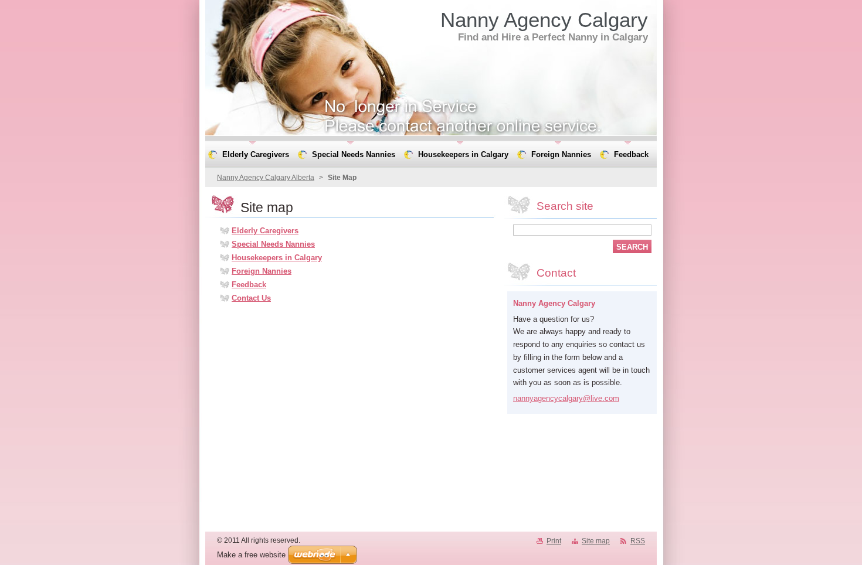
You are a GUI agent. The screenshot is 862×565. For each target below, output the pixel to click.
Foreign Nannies (261, 271)
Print (554, 540)
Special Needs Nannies (273, 244)
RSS (637, 540)
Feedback (249, 284)
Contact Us (251, 298)
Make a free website (251, 554)
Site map (596, 540)
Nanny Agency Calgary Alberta (265, 177)
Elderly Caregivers (265, 230)
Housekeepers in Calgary (277, 257)
